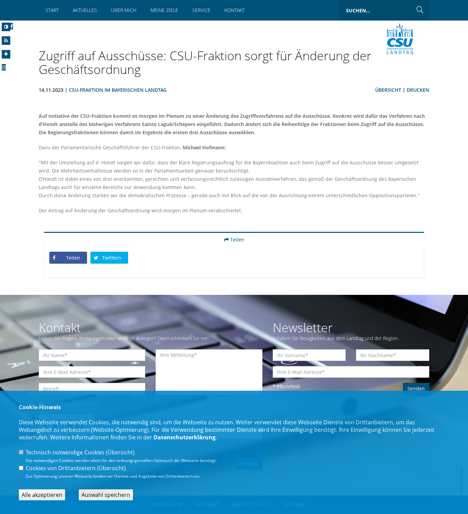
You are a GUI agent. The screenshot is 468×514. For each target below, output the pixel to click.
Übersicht (388, 90)
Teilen (236, 239)
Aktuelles (85, 10)
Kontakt (234, 10)
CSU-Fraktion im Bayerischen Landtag (118, 90)
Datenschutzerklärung (184, 437)
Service (201, 10)
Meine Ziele (164, 10)
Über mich (123, 10)
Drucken (418, 90)
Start (52, 10)
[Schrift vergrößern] (6, 54)
